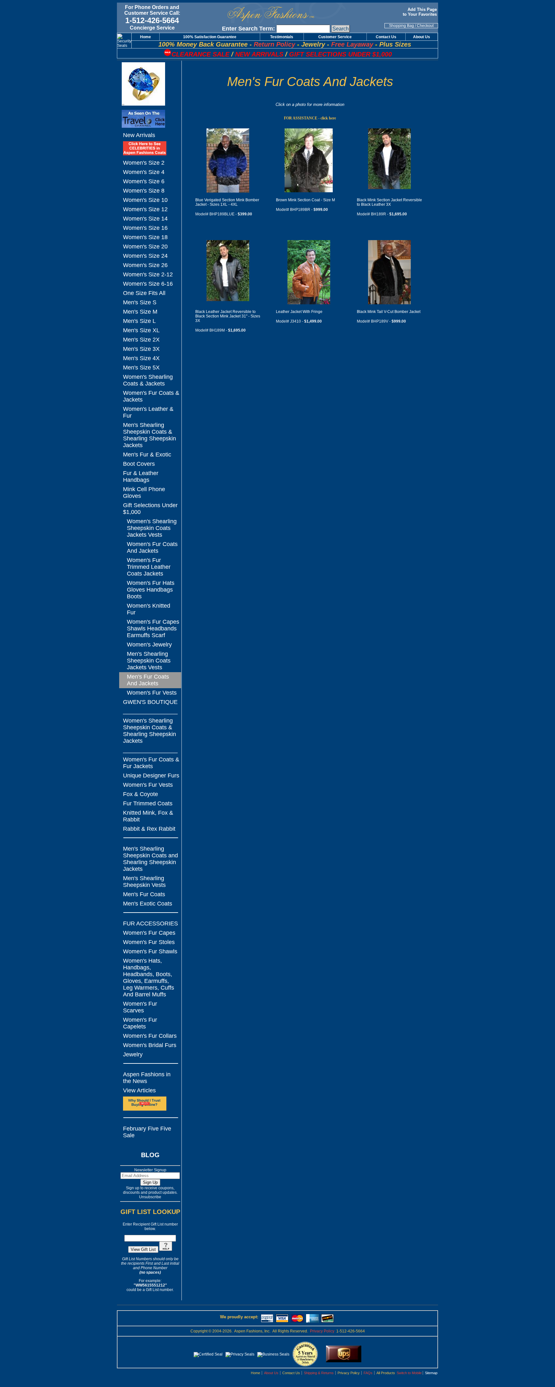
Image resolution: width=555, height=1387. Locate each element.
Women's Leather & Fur (148, 412)
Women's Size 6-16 (148, 284)
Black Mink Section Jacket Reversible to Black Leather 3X (389, 202)
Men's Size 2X (141, 339)
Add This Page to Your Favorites (420, 12)
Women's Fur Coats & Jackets (151, 396)
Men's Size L (139, 321)
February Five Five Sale (147, 1132)
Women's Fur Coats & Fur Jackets (151, 762)
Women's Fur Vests (152, 692)
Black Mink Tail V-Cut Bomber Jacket (388, 311)
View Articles (139, 1090)
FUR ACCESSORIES (150, 923)
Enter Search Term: (248, 28)
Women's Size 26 (145, 265)
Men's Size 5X (141, 367)
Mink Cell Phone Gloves (144, 492)
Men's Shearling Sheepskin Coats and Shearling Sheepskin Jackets (150, 858)
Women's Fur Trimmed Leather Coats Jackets (149, 567)
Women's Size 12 (145, 209)
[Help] (165, 1249)
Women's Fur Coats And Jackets (152, 547)
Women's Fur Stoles (149, 942)
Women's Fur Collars (150, 1036)
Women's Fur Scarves (140, 1007)
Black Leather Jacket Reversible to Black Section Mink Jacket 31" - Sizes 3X (227, 316)
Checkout (425, 25)
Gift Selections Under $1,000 (150, 508)
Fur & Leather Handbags (140, 476)
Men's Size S (139, 302)
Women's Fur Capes (149, 933)
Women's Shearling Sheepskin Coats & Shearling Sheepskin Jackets (149, 730)
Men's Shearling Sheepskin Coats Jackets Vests (149, 661)
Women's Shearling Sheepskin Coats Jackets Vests (152, 528)
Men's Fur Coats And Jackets (148, 680)
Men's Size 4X (141, 358)
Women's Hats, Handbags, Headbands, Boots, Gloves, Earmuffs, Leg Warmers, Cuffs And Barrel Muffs (148, 978)
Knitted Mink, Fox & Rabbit (148, 816)
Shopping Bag (401, 25)
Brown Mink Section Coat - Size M (305, 200)
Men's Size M (140, 311)
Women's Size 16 (145, 228)
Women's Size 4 (143, 172)
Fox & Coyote (140, 794)
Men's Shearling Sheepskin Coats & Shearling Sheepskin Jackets (149, 435)
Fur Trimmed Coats (147, 803)
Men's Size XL (141, 330)
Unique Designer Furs (151, 775)
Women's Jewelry (149, 644)
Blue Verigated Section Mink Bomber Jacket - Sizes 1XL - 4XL (227, 202)
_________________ (150, 711)
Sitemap (431, 1373)
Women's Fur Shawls (150, 951)
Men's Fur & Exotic (147, 454)
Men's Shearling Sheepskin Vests (144, 881)
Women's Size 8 (143, 190)
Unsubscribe (150, 1197)
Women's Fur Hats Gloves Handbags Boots (150, 590)
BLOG (150, 1154)
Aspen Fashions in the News (147, 1077)
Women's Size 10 (145, 200)
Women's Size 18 (145, 237)
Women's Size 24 (145, 256)
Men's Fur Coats (144, 894)
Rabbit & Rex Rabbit (149, 829)
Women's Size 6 (143, 181)
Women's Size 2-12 (148, 274)
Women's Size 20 (145, 246)
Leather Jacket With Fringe (299, 311)
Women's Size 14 (145, 218)
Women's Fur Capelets (140, 1023)
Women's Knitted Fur (148, 609)
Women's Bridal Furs (149, 1045)
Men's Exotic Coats (147, 903)
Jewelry (133, 1054)
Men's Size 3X (141, 349)
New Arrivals (139, 135)
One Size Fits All (144, 293)
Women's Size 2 (143, 163)
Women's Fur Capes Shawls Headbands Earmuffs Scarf (153, 628)
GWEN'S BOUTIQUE (150, 702)
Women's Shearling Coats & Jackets (148, 380)
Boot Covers (139, 464)
